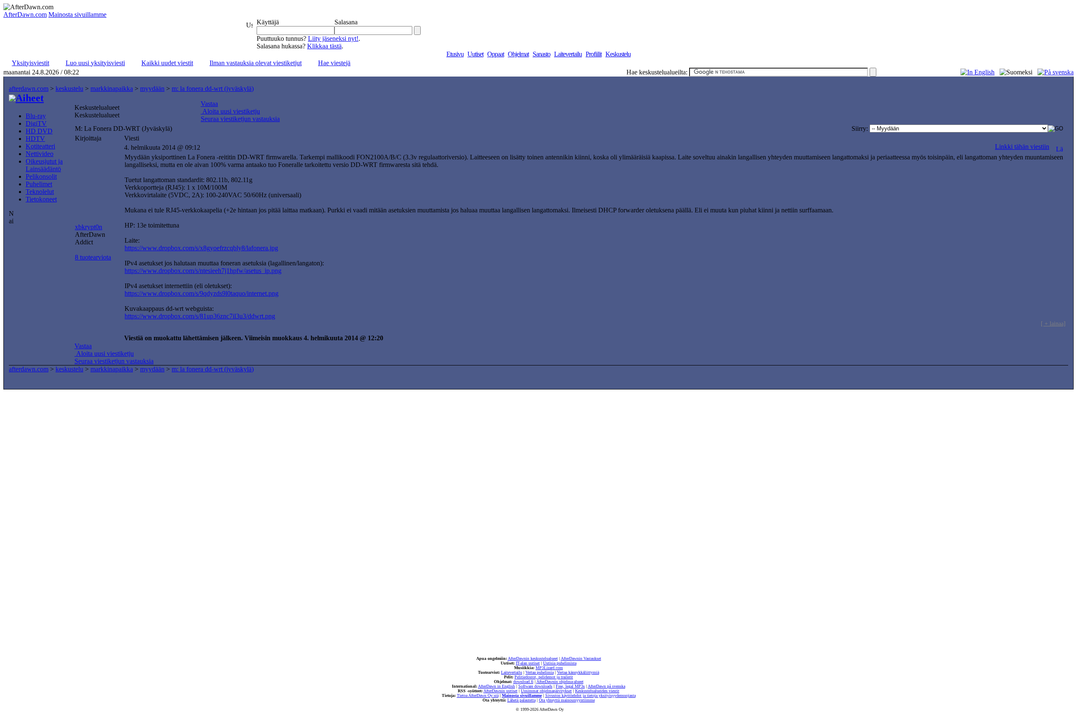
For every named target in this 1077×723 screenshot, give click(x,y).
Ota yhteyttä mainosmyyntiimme (567, 700)
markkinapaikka (111, 88)
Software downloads (535, 686)
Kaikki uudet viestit (167, 62)
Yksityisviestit (30, 62)
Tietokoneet (41, 199)
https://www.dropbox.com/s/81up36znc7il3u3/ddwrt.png (200, 316)
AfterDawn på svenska (606, 686)
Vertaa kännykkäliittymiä (578, 672)
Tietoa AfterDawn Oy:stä (478, 695)
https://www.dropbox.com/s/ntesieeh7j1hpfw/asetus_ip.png (203, 270)
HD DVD (39, 131)
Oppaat (495, 54)
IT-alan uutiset (528, 663)
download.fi (523, 681)
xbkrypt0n (88, 226)
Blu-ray (36, 115)
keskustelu (69, 88)
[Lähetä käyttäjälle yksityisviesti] (1059, 146)
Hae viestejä (334, 62)
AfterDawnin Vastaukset (581, 658)
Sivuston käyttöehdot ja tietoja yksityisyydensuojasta (590, 695)
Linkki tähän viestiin (1022, 146)
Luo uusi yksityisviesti (95, 62)
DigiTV (36, 123)
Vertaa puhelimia (539, 672)
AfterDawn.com (25, 14)
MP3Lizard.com (549, 667)
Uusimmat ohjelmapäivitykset (546, 691)
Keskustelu (618, 54)
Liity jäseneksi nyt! (333, 38)
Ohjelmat (518, 54)
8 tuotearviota (93, 257)
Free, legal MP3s (570, 686)
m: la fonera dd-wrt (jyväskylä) (213, 88)
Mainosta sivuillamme (77, 14)
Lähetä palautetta (521, 700)
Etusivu (455, 54)
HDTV (35, 138)
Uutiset (475, 54)
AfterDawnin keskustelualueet (533, 658)
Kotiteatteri (40, 146)
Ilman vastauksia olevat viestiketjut (256, 62)
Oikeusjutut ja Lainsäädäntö (44, 165)
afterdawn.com (28, 88)
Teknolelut (40, 191)
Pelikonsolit (41, 176)
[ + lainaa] (1053, 323)
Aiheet (30, 98)
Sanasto (541, 54)
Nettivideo (39, 153)
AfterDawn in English (496, 686)
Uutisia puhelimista (559, 663)
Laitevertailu (568, 54)
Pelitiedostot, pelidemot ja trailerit (544, 677)
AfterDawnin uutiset (500, 691)
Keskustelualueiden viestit (597, 691)
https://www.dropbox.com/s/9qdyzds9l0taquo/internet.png (202, 293)
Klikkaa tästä (324, 46)
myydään (152, 88)
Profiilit (594, 54)
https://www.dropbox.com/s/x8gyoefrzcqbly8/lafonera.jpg (201, 248)
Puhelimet (39, 184)
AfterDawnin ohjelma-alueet (560, 681)
